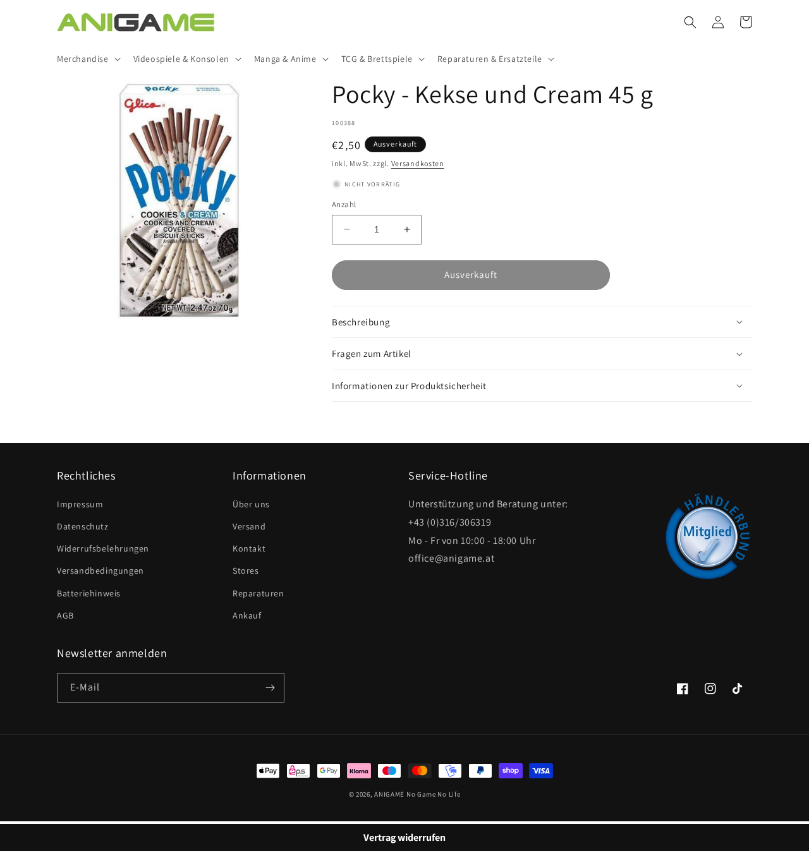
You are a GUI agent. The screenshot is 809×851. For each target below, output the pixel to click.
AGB (65, 615)
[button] (87, 58)
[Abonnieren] (270, 688)
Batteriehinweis (89, 593)
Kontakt (249, 548)
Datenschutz (83, 526)
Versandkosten (417, 163)
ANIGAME (389, 794)
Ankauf (247, 615)
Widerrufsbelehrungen (103, 548)
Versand (249, 526)
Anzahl (344, 204)
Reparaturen (258, 593)
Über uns (251, 504)
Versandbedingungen (100, 570)
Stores (246, 570)
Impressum (80, 504)
